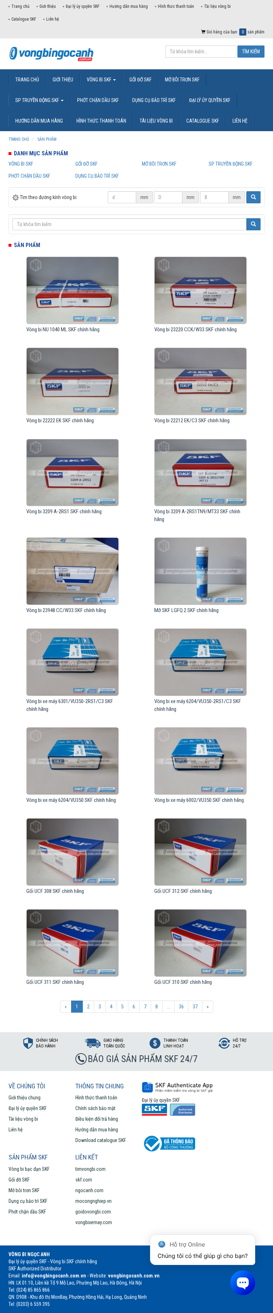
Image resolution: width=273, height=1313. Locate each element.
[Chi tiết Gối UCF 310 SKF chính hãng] (200, 943)
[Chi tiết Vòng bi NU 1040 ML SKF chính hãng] (72, 290)
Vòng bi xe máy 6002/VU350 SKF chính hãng (199, 800)
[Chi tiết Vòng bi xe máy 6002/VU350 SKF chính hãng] (200, 761)
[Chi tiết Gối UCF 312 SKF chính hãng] (200, 852)
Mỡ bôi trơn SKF (159, 164)
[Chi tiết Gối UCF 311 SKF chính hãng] (72, 943)
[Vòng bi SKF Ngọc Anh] (56, 53)
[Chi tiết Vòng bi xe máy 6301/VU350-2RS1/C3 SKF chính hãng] (72, 662)
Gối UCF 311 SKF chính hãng (55, 982)
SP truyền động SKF (230, 164)
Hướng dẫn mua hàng (128, 6)
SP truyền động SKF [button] (37, 100)
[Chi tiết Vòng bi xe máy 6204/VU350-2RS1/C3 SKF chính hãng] (200, 662)
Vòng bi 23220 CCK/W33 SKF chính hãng (195, 329)
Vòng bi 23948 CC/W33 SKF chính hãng (66, 610)
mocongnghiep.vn (93, 1201)
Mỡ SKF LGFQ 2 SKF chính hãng (186, 610)
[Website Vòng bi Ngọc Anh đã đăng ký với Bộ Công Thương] (168, 1143)
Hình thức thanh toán (176, 6)
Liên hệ (52, 19)
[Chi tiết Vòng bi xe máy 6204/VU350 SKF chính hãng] (72, 761)
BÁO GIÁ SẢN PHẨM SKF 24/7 (143, 1059)
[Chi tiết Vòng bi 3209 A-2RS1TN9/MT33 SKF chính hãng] (200, 472)
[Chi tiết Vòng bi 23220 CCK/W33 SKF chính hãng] (200, 290)
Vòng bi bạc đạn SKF (29, 1169)
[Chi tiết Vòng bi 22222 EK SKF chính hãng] (72, 381)
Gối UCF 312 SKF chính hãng (183, 891)
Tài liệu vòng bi (217, 6)
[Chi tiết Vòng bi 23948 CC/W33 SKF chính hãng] (72, 571)
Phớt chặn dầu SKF (29, 176)
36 (181, 1006)
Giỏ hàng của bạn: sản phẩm (234, 32)
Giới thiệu (47, 6)
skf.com (83, 1180)
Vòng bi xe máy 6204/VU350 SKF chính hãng (71, 800)
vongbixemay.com (93, 1222)
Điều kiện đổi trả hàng (96, 1119)
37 (195, 1006)
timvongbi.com (90, 1169)
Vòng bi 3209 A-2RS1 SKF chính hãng (64, 511)
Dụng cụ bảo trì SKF (97, 176)
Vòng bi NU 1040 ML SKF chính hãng (63, 329)
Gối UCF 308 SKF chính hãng (55, 891)
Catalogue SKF (23, 19)
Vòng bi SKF (21, 164)
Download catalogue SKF (100, 1140)
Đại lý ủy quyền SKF (83, 6)
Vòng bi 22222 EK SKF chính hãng (60, 420)
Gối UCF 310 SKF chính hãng (183, 982)
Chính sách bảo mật (95, 1108)
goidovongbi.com (93, 1212)
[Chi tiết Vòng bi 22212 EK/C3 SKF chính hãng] (200, 381)
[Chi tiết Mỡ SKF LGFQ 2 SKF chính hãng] (200, 571)
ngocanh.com (89, 1190)
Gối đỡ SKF (86, 164)
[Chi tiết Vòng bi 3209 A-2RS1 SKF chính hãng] (72, 472)
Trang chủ (20, 6)
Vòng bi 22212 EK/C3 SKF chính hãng (192, 420)
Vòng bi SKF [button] (99, 79)
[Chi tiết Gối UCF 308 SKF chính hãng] (72, 852)
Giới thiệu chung (25, 1097)
